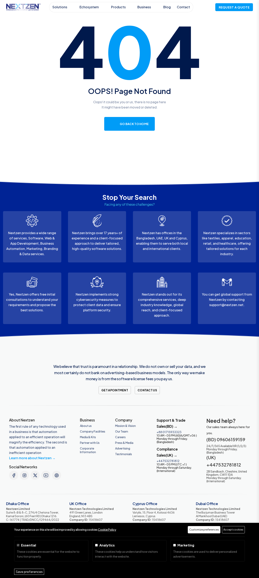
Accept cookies (233, 529)
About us (86, 425)
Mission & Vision (125, 425)
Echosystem (89, 7)
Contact (183, 7)
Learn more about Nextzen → (32, 458)
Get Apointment (114, 390)
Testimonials (123, 454)
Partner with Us (90, 442)
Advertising (122, 448)
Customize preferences (204, 529)
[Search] (208, 7)
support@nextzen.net (226, 305)
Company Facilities (92, 431)
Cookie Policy (107, 529)
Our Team (121, 431)
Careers (120, 437)
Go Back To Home (134, 124)
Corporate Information (88, 450)
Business (144, 7)
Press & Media (124, 442)
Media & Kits (88, 437)
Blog (167, 7)
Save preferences (29, 572)
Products (118, 7)
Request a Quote (234, 7)
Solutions (60, 7)
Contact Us (147, 390)
